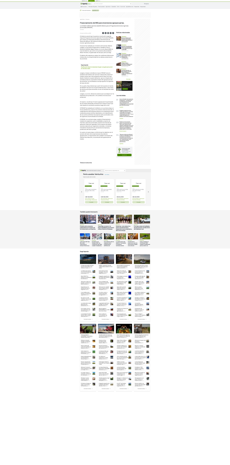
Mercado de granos (93, 6)
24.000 (121, 197)
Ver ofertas (107, 174)
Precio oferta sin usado (89, 198)
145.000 (90, 197)
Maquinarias (142, 6)
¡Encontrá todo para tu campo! (94, 170)
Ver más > (128, 79)
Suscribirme (124, 155)
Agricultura (108, 6)
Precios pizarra (101, 6)
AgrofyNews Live (129, 6)
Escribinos (125, 88)
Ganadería (113, 6)
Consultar (91, 202)
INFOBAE (82, 29)
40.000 (137, 197)
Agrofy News (82, 19)
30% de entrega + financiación (91, 199)
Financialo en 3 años (105, 199)
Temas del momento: (86, 10)
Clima (118, 6)
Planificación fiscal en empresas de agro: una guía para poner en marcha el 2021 (97, 67)
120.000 (105, 197)
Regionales (136, 6)
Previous (81, 191)
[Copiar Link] (113, 33)
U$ (86, 197)
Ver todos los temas (87, 319)
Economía (122, 6)
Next (148, 191)
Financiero (87, 19)
